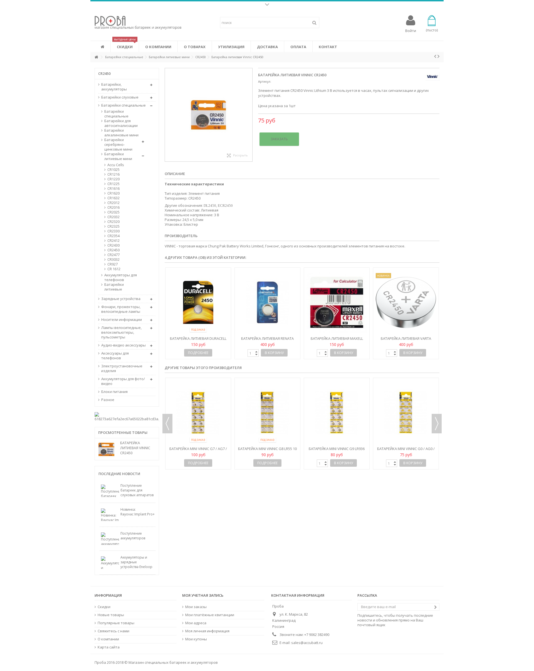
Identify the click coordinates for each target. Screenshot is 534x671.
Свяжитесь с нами (113, 631)
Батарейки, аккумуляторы (114, 87)
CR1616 (113, 188)
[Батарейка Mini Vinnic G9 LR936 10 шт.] (198, 412)
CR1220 (113, 179)
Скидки (104, 606)
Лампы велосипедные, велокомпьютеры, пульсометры (121, 332)
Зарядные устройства (120, 298)
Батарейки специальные (123, 105)
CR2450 (113, 250)
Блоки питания (114, 391)
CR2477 (113, 254)
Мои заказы (196, 606)
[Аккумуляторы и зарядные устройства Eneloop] (110, 562)
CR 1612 (113, 269)
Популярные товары (116, 623)
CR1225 (113, 183)
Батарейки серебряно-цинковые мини (118, 144)
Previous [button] (167, 423)
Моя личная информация (207, 631)
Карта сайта (109, 647)
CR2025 (113, 212)
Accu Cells (115, 165)
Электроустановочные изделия (121, 368)
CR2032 (113, 217)
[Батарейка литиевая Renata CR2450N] (267, 302)
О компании (108, 639)
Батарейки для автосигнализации (121, 123)
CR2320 (113, 221)
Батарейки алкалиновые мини (121, 132)
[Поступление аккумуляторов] (110, 538)
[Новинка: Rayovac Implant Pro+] (110, 514)
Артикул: (264, 81)
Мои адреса (195, 623)
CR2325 (113, 226)
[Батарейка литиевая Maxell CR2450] (336, 302)
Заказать (279, 139)
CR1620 (113, 193)
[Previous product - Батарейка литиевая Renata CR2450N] (435, 56)
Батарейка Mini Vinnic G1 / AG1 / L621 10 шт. (336, 403)
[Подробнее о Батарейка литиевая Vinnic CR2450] (107, 449)
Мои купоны (196, 639)
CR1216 (113, 174)
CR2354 (113, 236)
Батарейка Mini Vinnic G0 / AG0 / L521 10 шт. (267, 451)
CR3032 (113, 259)
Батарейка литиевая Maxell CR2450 (337, 341)
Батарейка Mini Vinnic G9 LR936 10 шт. (198, 451)
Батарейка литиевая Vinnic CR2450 (135, 447)
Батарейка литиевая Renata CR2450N (267, 341)
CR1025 (113, 169)
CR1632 (113, 198)
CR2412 (113, 240)
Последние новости (119, 473)
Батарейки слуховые (120, 97)
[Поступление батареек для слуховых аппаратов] (110, 491)
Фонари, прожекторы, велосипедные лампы (120, 309)
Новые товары (111, 615)
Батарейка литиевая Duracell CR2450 (198, 341)
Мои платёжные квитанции (209, 615)
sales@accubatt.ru (307, 642)
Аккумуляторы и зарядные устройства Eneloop (136, 562)
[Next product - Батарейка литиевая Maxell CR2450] (438, 56)
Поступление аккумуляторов (132, 535)
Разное (107, 399)
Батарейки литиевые (114, 287)
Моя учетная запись (202, 595)
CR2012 (113, 202)
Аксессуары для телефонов (115, 355)
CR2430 (113, 245)
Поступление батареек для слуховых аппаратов (137, 490)
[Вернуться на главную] (96, 57)
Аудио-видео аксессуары (123, 345)
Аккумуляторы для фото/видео (123, 381)
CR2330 (113, 231)
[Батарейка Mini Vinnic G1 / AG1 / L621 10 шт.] (336, 388)
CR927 (112, 264)
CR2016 (113, 207)
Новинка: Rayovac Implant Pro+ (137, 512)
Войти (410, 30)
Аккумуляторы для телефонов (120, 277)
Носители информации (121, 319)
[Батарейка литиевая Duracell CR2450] (198, 302)
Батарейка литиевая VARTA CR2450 (406, 341)
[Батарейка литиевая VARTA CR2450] (406, 302)
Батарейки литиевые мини (118, 156)
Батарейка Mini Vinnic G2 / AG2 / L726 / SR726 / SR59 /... (406, 403)
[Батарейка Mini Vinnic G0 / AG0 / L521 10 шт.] (267, 412)
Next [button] (437, 423)
